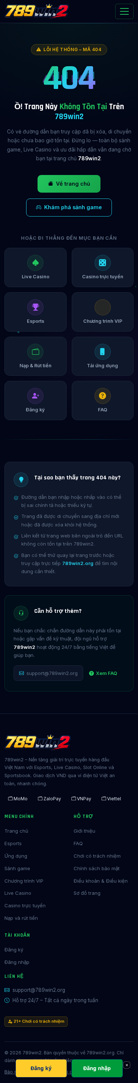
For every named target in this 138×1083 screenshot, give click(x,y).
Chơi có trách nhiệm (97, 856)
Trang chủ (16, 831)
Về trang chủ (73, 183)
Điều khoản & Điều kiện (101, 881)
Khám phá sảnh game (73, 207)
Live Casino (17, 893)
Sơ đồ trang (87, 893)
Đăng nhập (16, 962)
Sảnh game (17, 868)
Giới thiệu (84, 831)
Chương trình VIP (23, 881)
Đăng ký (13, 949)
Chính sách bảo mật (97, 868)
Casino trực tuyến (25, 905)
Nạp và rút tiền (21, 918)
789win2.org (77, 563)
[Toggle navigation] (124, 11)
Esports (13, 843)
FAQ (78, 843)
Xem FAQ (106, 673)
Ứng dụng (15, 856)
